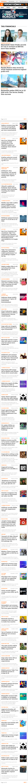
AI (16, 1)
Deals (8, 7)
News (2, 7)
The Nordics (11, 1)
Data (14, 7)
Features (20, 7)
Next (25, 119)
